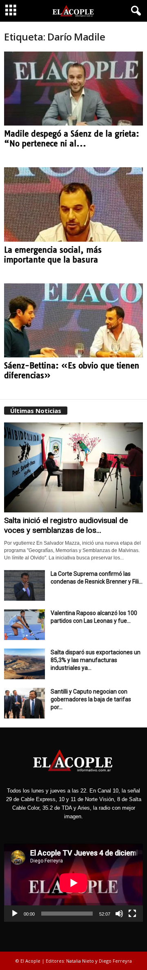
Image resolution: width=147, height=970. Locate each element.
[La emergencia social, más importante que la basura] (73, 204)
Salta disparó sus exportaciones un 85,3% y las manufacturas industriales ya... (95, 660)
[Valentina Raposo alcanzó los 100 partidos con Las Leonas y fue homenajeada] (24, 624)
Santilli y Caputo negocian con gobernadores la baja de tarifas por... (91, 699)
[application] (73, 883)
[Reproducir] (15, 913)
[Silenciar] (119, 913)
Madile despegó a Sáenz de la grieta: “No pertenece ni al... (71, 138)
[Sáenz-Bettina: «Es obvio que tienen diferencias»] (73, 320)
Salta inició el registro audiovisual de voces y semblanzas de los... (66, 525)
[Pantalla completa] (132, 913)
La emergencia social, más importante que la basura (53, 255)
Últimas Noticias (35, 410)
